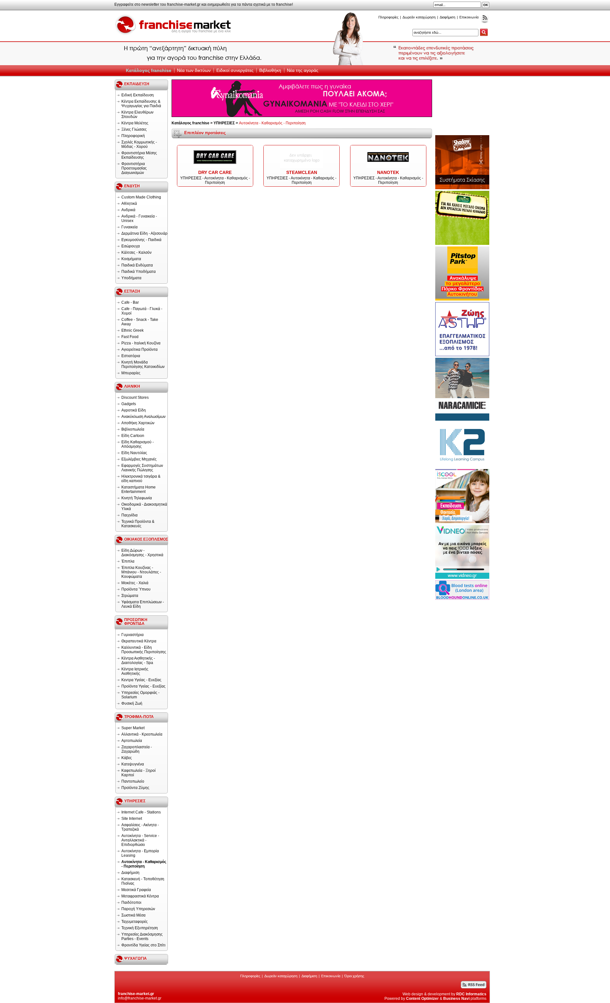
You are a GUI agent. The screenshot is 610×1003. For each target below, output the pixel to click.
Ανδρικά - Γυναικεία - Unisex (139, 218)
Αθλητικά (129, 203)
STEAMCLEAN (301, 172)
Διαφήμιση (447, 17)
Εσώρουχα (130, 246)
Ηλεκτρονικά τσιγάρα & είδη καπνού (140, 478)
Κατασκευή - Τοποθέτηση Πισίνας (142, 881)
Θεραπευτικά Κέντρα (138, 641)
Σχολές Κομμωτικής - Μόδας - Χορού (139, 144)
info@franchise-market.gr (139, 998)
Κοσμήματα (131, 259)
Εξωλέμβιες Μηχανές (139, 459)
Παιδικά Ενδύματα (137, 265)
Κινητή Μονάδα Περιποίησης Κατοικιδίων (143, 364)
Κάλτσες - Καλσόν (136, 252)
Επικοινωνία (468, 17)
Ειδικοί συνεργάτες (235, 70)
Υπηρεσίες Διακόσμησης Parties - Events (142, 936)
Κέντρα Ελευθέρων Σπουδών (137, 114)
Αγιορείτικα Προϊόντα (139, 349)
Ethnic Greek (132, 330)
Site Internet (131, 818)
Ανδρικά (128, 210)
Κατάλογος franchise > (193, 123)
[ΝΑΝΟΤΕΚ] (388, 167)
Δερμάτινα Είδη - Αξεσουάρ (144, 233)
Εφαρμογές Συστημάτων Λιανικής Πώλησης (142, 467)
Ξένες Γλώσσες (134, 129)
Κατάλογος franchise (148, 70)
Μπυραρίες (130, 373)
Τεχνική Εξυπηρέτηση (139, 928)
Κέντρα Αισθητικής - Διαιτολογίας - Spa (138, 660)
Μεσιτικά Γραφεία (136, 890)
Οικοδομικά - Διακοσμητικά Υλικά (144, 506)
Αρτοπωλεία (131, 740)
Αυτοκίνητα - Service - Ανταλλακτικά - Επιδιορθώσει (140, 840)
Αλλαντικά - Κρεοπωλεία (141, 734)
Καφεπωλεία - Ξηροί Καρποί (138, 772)
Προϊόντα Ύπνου (136, 589)
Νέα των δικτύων (194, 70)
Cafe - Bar (130, 302)
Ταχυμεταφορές (134, 921)
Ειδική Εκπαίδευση (137, 95)
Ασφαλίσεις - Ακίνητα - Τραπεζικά (140, 827)
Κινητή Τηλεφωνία (136, 498)
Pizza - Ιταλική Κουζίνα (140, 343)
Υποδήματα (131, 278)
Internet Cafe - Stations (141, 812)
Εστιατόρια (130, 356)
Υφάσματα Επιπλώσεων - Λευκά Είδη (142, 604)
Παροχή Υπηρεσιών (138, 909)
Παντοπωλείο (132, 781)
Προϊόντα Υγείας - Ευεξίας (143, 686)
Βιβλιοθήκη (270, 70)
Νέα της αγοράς (302, 70)
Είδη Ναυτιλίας (134, 453)
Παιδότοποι (131, 902)
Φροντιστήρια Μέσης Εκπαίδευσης (139, 155)
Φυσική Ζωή (131, 703)
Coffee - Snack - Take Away (139, 321)
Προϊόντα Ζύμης (135, 787)
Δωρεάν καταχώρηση (419, 17)
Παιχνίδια (129, 515)
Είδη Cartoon (132, 435)
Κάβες (126, 758)
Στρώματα (129, 595)
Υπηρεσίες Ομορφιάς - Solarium (140, 694)
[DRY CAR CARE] (214, 167)
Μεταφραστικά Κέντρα (140, 896)
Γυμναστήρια (132, 635)
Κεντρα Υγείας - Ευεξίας (141, 680)
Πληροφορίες (388, 17)
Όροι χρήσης (354, 976)
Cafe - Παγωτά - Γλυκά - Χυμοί (141, 311)
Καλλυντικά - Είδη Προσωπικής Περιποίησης (143, 649)
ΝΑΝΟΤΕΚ (388, 172)
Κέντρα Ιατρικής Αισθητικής (134, 671)
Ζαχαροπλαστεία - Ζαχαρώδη (136, 749)
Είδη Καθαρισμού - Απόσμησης (137, 444)
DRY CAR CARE (215, 172)
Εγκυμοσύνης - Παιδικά (141, 240)
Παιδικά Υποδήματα (138, 271)
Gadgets (128, 404)
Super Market (133, 728)
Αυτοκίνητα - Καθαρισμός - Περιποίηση (143, 864)
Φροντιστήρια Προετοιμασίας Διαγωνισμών (134, 168)
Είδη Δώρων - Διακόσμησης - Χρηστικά (142, 552)
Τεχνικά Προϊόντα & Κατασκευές (137, 523)
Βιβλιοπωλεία (132, 429)
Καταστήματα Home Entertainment (138, 489)
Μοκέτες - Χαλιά (134, 583)
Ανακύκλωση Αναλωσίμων (143, 416)
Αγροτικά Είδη (133, 410)
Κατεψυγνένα (132, 764)
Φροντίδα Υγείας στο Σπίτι (143, 945)
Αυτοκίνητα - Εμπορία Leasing (140, 853)
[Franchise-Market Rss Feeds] (484, 22)
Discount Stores (135, 397)
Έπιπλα (127, 561)
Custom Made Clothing (141, 197)
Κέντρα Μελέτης (134, 123)
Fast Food (130, 337)
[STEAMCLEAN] (301, 167)
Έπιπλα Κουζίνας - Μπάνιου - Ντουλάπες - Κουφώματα (141, 572)
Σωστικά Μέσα (133, 915)
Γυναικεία (129, 227)
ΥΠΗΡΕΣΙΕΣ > (226, 123)
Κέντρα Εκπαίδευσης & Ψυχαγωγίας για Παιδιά (141, 103)
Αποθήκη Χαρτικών (137, 423)
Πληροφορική (133, 136)
